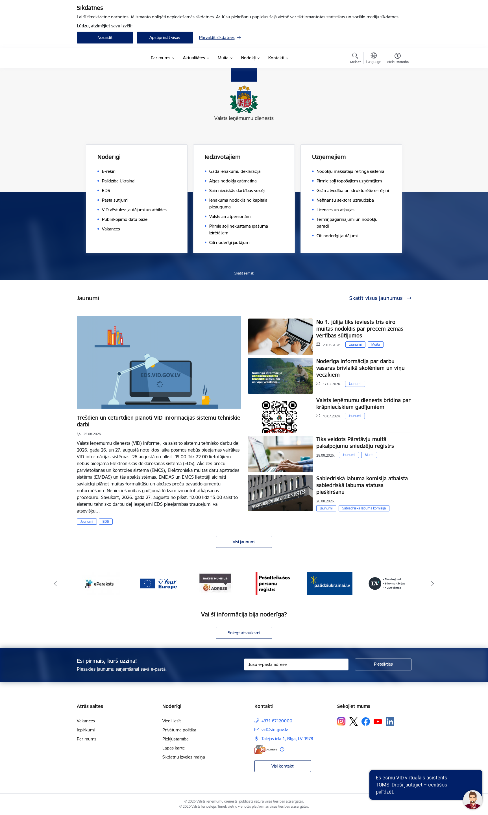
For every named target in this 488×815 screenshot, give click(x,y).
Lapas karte (173, 748)
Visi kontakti (282, 766)
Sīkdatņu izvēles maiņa (183, 757)
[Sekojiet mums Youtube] (378, 721)
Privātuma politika (179, 730)
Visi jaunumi (244, 541)
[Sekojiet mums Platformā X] (353, 721)
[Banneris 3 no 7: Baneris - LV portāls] (329, 583)
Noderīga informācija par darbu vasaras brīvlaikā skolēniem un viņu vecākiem (360, 368)
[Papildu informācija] (282, 749)
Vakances (86, 721)
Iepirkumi (86, 730)
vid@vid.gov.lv (275, 729)
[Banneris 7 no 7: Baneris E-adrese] (158, 583)
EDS (106, 521)
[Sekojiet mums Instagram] (341, 721)
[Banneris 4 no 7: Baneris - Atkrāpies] (387, 583)
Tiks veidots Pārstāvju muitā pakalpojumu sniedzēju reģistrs (355, 442)
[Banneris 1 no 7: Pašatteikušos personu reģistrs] (215, 583)
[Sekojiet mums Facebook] (365, 721)
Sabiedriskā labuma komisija (364, 508)
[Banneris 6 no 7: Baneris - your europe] (101, 583)
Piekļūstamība (175, 739)
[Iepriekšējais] (55, 583)
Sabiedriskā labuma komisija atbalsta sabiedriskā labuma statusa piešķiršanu (362, 485)
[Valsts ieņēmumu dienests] (112, 58)
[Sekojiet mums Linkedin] (390, 721)
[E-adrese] (265, 749)
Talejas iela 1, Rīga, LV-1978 (287, 738)
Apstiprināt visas (164, 37)
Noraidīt (104, 37)
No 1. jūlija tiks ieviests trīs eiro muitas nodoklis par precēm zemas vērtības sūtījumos (359, 329)
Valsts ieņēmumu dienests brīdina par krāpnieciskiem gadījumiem (363, 403)
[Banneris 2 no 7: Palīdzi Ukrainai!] (272, 583)
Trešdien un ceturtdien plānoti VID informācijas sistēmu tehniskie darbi (158, 421)
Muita (375, 344)
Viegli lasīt (171, 721)
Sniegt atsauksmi (244, 632)
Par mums (86, 739)
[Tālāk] (433, 583)
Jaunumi (86, 521)
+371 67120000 (277, 721)
